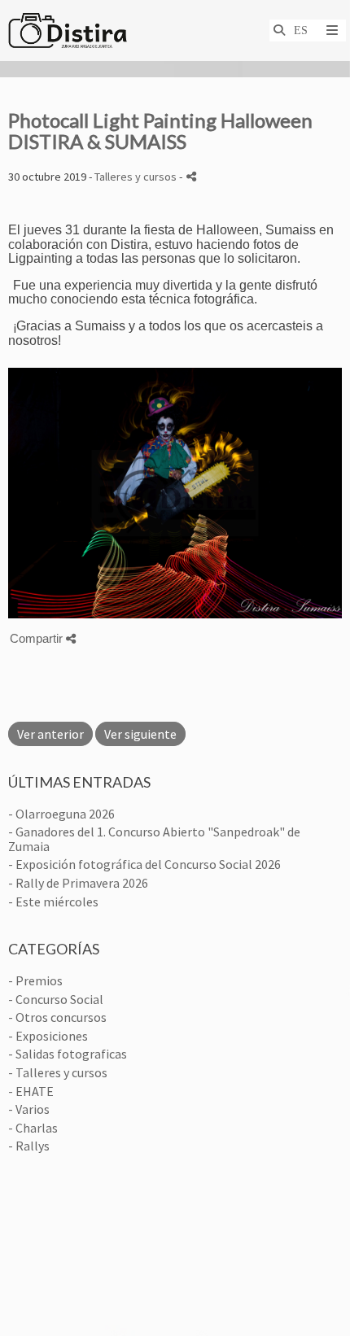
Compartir (38, 638)
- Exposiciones (48, 1036)
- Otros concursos (57, 1017)
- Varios (29, 1109)
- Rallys (29, 1145)
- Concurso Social (55, 999)
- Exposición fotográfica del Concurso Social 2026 (144, 864)
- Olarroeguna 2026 (61, 814)
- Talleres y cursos (57, 1072)
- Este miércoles (53, 901)
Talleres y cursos (135, 176)
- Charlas (33, 1128)
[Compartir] (191, 176)
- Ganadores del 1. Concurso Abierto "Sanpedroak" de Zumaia (154, 838)
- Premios (35, 980)
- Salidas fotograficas (67, 1054)
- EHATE (31, 1091)
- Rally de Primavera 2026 (78, 883)
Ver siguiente (140, 734)
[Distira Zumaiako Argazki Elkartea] (68, 30)
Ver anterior (50, 734)
